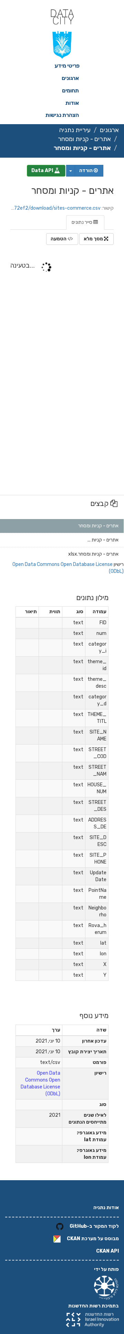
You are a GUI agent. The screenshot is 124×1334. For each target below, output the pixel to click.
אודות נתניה (106, 1208)
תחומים (70, 90)
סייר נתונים (82, 222)
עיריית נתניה (75, 130)
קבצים (100, 503)
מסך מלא (94, 239)
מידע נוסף (94, 1015)
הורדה (86, 170)
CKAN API (107, 1251)
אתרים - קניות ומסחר (84, 139)
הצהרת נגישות (62, 115)
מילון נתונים (92, 597)
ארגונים (70, 78)
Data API (42, 170)
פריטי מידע (67, 65)
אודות (72, 103)
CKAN (73, 1239)
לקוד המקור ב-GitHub (94, 1226)
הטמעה (59, 239)
